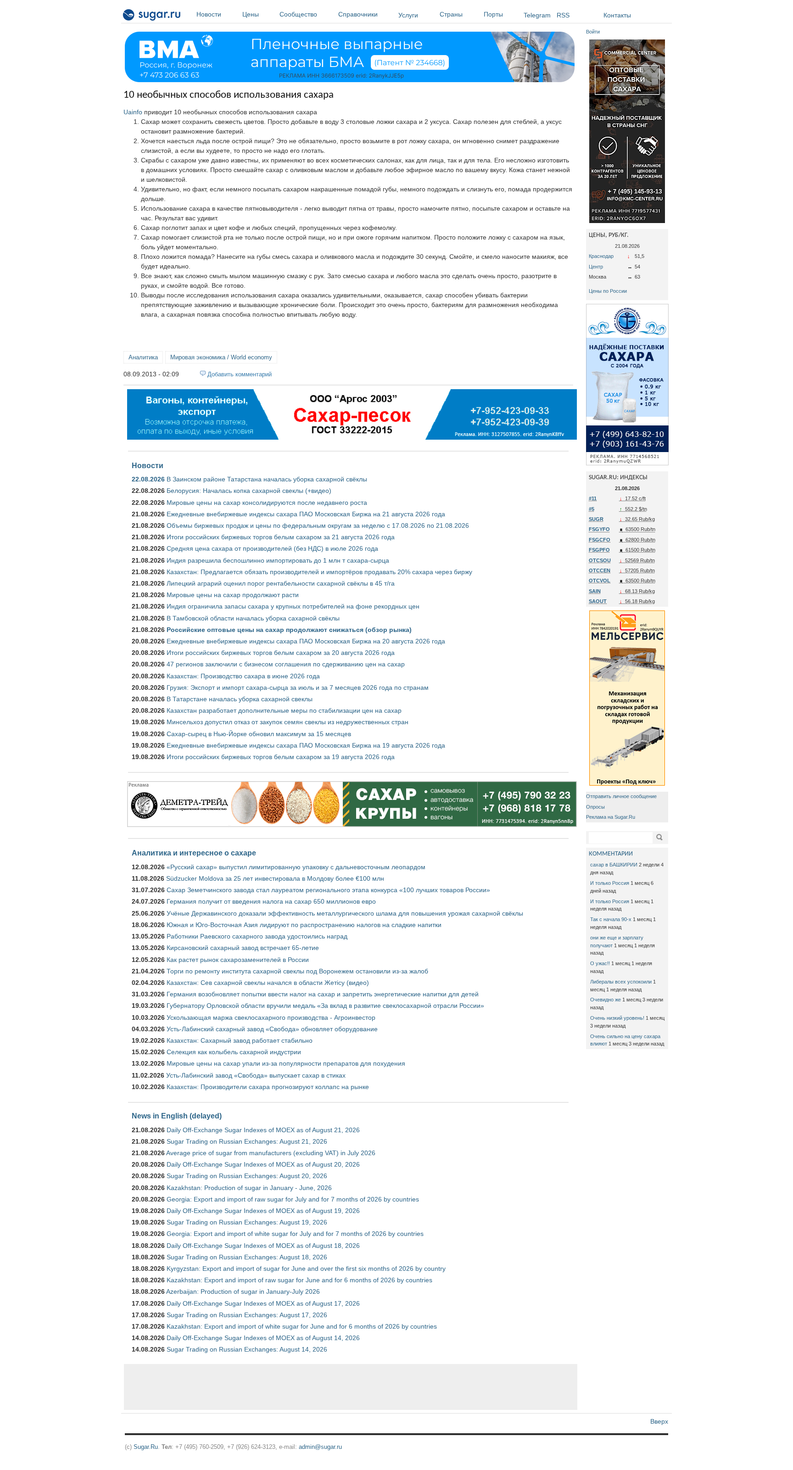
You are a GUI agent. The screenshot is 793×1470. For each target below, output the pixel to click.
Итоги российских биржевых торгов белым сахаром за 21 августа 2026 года (281, 537)
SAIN (595, 591)
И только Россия (609, 883)
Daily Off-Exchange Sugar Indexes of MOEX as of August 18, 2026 (263, 1245)
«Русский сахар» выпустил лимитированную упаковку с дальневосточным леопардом (296, 867)
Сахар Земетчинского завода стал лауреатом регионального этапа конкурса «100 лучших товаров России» (328, 890)
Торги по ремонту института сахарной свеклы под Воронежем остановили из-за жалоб (297, 971)
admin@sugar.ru (320, 1446)
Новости (208, 14)
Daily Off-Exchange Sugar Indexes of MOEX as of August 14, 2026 (263, 1337)
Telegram (537, 15)
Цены (250, 14)
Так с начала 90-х (610, 919)
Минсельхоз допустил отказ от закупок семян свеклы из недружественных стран (287, 722)
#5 (591, 509)
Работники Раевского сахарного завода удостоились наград (257, 936)
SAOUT (598, 601)
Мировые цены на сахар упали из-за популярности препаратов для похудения (286, 1063)
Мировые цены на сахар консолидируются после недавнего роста (267, 502)
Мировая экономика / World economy (221, 357)
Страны (451, 14)
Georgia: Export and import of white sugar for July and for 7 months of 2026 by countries (295, 1233)
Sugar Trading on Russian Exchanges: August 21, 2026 (247, 1141)
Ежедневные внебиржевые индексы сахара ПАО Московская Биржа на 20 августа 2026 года (306, 641)
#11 (593, 498)
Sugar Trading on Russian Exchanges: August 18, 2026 (247, 1257)
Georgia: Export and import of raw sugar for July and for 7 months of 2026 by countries (293, 1199)
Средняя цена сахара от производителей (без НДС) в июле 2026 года (272, 548)
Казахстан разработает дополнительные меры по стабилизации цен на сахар (284, 710)
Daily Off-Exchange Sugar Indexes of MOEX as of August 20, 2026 (263, 1164)
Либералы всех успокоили (621, 981)
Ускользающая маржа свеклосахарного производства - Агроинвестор (271, 1017)
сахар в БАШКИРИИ (613, 864)
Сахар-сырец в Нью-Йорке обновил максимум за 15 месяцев (259, 734)
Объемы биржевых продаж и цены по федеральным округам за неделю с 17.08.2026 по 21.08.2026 (318, 525)
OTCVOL (599, 580)
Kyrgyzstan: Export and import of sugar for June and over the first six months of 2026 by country (306, 1268)
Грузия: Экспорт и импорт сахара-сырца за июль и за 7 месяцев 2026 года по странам (298, 687)
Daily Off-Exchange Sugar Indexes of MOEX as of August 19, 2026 (263, 1210)
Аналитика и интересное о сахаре (194, 853)
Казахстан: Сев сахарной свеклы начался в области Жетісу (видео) (268, 982)
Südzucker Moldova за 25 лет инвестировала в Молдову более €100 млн (275, 878)
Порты (493, 14)
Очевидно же (605, 999)
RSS (563, 15)
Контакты (617, 15)
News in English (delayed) (177, 1116)
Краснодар (601, 256)
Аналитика (143, 357)
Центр (596, 266)
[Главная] (152, 16)
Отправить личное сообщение (621, 796)
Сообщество (298, 14)
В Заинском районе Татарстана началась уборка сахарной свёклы (267, 479)
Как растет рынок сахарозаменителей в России (238, 959)
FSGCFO (599, 539)
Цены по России (608, 291)
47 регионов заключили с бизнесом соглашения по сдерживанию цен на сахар (286, 664)
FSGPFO (599, 550)
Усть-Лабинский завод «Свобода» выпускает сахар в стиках (256, 1075)
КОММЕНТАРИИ (611, 853)
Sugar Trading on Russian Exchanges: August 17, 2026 (247, 1315)
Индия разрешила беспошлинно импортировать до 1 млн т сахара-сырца (278, 560)
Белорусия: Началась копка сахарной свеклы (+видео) (249, 490)
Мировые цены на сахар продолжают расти (233, 594)
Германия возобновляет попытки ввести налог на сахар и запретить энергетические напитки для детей (323, 994)
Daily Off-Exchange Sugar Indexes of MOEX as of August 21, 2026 (263, 1130)
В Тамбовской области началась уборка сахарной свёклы (253, 618)
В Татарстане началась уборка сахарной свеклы (240, 699)
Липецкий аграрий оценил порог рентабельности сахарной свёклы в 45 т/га (281, 583)
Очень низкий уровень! (617, 1018)
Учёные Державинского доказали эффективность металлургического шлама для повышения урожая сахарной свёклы (345, 913)
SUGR (596, 519)
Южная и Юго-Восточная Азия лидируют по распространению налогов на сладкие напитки (304, 924)
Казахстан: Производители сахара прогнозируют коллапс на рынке (268, 1086)
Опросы (595, 807)
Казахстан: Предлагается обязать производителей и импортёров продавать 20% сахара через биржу (319, 572)
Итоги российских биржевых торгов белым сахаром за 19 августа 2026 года (281, 756)
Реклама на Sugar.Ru (610, 817)
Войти (593, 31)
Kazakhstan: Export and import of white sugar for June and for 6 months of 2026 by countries (302, 1326)
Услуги (408, 15)
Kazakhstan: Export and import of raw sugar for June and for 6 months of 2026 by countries (299, 1280)
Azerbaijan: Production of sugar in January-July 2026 (243, 1291)
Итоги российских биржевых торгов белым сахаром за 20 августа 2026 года (281, 652)
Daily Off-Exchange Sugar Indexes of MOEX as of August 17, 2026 (263, 1303)
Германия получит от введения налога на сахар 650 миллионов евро (271, 901)
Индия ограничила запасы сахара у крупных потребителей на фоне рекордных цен (293, 606)
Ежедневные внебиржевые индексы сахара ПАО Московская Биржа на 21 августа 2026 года (306, 514)
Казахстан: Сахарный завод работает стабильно (240, 1040)
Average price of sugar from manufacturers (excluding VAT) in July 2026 (270, 1153)
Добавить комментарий (239, 374)
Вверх (659, 1421)
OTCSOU (600, 560)
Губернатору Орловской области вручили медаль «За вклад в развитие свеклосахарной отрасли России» (325, 1005)
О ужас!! (600, 963)
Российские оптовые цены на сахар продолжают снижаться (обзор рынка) (289, 629)
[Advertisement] (350, 1387)
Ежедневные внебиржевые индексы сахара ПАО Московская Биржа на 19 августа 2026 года (306, 745)
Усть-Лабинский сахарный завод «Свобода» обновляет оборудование (272, 1029)
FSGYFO (599, 529)
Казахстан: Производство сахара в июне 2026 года (243, 676)
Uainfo (132, 112)
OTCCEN (599, 570)
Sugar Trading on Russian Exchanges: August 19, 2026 (247, 1222)
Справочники (358, 14)
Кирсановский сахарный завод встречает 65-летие (243, 947)
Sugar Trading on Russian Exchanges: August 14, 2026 (247, 1349)
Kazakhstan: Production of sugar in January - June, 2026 (249, 1187)
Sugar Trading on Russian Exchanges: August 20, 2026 (247, 1175)
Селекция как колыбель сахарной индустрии (234, 1052)
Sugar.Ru (146, 1446)
